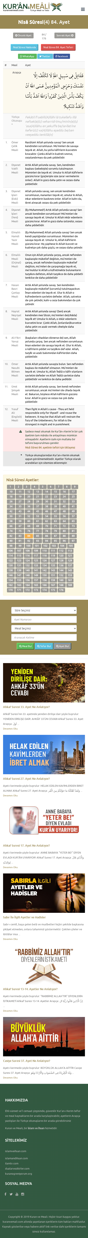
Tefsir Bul (45, 646)
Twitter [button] (46, 56)
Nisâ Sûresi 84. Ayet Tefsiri (58, 47)
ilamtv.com (11, 1163)
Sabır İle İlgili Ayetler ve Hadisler (24, 917)
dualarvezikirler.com (17, 1168)
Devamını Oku (10, 728)
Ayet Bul (64, 646)
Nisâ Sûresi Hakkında (24, 47)
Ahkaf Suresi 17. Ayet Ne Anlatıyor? (26, 845)
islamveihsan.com (15, 1151)
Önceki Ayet (24, 35)
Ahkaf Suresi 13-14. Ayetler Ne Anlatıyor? (30, 989)
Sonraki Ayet (63, 35)
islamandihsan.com (16, 1158)
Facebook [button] (62, 56)
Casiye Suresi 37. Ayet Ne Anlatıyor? (26, 1060)
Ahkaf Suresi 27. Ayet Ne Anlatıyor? (26, 778)
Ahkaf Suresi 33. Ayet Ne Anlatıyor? (26, 707)
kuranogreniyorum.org (18, 1173)
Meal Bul (26, 646)
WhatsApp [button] (28, 56)
